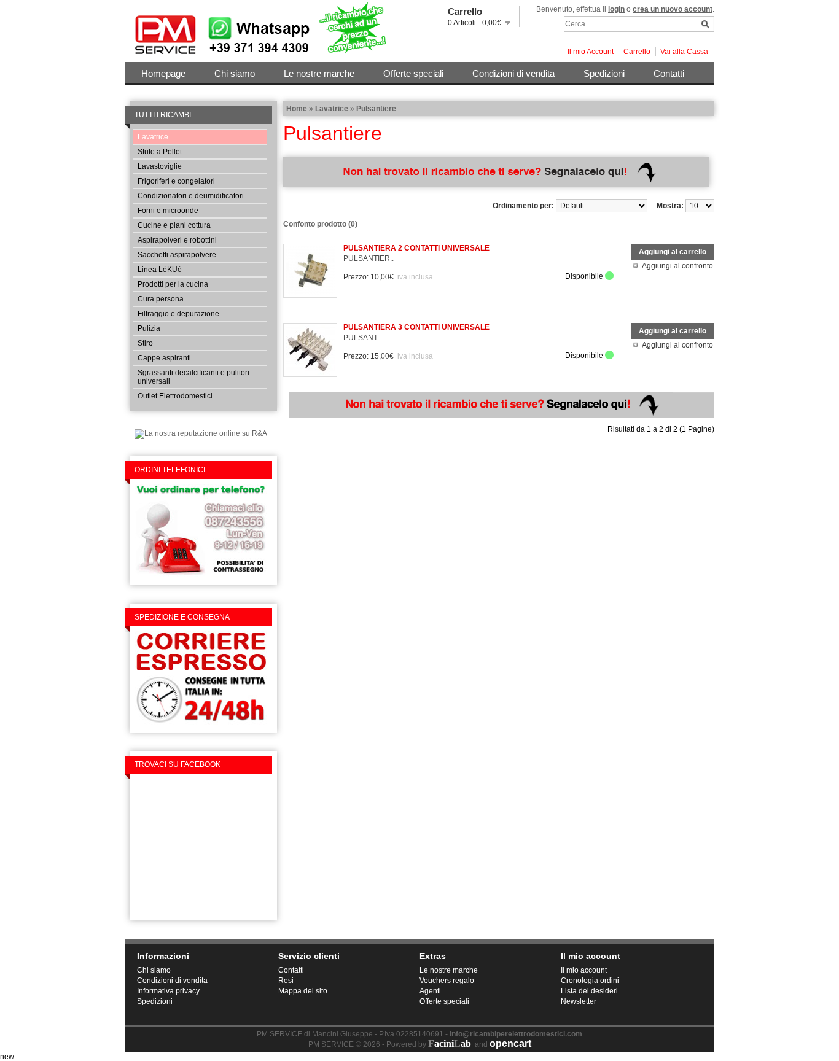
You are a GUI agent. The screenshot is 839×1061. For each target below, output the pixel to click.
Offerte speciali (413, 73)
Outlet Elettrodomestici (175, 396)
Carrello (636, 51)
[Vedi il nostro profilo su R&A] (201, 433)
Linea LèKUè (160, 269)
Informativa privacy (168, 991)
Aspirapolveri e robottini (177, 240)
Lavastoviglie (160, 166)
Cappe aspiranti (164, 358)
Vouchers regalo (446, 980)
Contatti (669, 73)
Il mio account (584, 970)
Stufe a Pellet (160, 151)
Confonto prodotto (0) (320, 224)
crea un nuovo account (672, 9)
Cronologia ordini (590, 980)
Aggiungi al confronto (677, 266)
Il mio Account (591, 51)
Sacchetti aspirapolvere (177, 255)
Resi (286, 980)
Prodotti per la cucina (173, 284)
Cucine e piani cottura (174, 225)
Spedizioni (604, 73)
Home (296, 108)
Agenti (430, 991)
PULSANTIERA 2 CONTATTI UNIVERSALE (416, 248)
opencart (510, 1043)
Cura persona (161, 299)
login (616, 9)
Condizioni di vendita (513, 73)
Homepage (163, 73)
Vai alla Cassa (684, 51)
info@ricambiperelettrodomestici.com (516, 1034)
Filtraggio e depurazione (178, 313)
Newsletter (578, 1001)
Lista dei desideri (589, 991)
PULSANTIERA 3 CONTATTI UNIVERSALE (416, 327)
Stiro (145, 343)
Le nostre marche (319, 73)
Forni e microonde (168, 210)
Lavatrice (153, 137)
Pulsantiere (376, 108)
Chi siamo (234, 73)
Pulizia (149, 328)
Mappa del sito (302, 991)
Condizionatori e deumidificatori (191, 196)
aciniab (449, 1043)
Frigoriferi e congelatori (176, 181)
